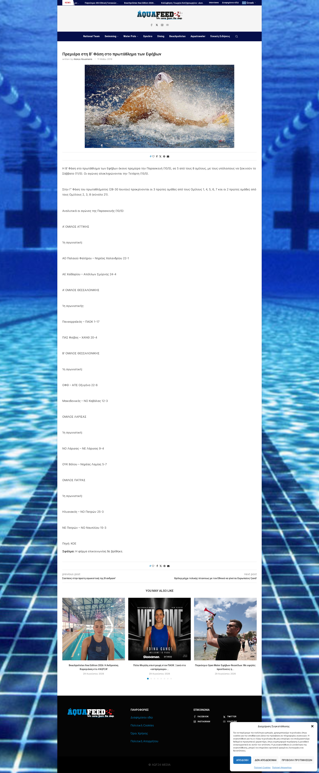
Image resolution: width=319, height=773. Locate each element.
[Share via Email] (168, 156)
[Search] (236, 36)
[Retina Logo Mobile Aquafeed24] (91, 713)
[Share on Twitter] (160, 156)
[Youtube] (167, 25)
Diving (160, 36)
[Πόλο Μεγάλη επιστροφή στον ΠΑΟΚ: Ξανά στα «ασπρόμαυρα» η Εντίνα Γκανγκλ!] (159, 629)
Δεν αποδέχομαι (265, 760)
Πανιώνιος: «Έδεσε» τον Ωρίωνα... (197, 3)
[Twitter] (157, 25)
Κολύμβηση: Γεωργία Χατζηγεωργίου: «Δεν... (112, 3)
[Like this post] (153, 156)
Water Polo (129, 36)
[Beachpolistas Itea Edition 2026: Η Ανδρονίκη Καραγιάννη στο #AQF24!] (93, 629)
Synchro (147, 36)
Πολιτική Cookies (262, 767)
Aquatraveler (198, 36)
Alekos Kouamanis (83, 59)
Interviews (214, 2)
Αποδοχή (242, 760)
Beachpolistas (177, 36)
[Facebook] (151, 25)
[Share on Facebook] (157, 156)
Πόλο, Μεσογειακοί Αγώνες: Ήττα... (157, 3)
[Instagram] (162, 25)
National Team (91, 36)
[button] (312, 726)
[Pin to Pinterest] (164, 156)
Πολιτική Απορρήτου (282, 767)
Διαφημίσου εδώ (230, 2)
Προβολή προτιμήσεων (297, 760)
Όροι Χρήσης (139, 733)
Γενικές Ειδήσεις (220, 36)
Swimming (110, 36)
